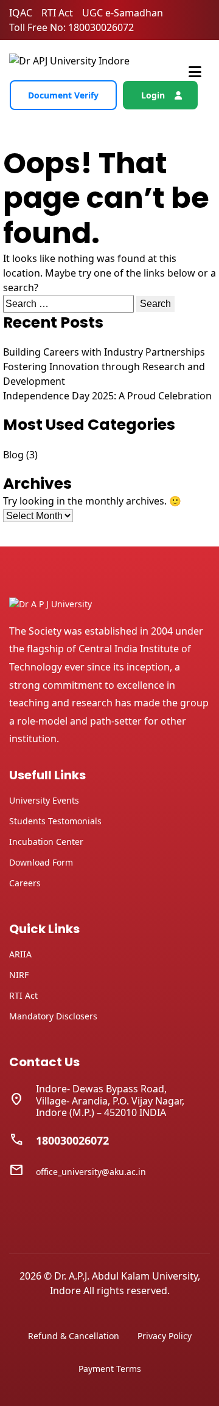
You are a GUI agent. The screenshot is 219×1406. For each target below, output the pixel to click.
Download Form (41, 862)
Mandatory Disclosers (53, 1016)
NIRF (19, 974)
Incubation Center (46, 841)
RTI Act (57, 12)
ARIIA (20, 954)
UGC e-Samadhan (122, 12)
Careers (25, 883)
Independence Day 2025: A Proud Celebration (107, 395)
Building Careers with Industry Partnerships (104, 352)
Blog (13, 454)
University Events (44, 800)
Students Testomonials (55, 821)
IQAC (20, 12)
